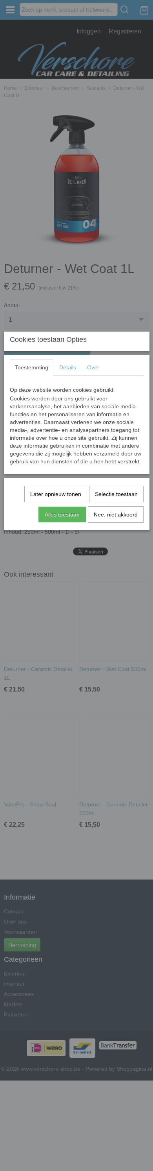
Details (67, 367)
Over (93, 367)
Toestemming (31, 367)
